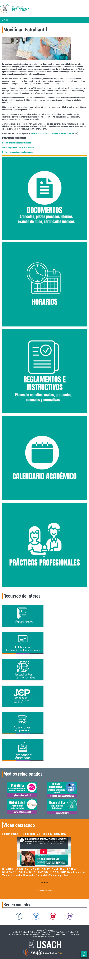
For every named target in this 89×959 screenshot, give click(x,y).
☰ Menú (5, 20)
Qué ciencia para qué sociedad (22, 834)
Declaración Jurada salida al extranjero (17, 152)
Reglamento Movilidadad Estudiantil (16, 143)
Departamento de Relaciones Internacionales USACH (52, 133)
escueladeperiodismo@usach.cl (44, 936)
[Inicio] (22, 8)
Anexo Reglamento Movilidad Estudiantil (18, 147)
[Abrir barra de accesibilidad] (84, 954)
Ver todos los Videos (44, 891)
